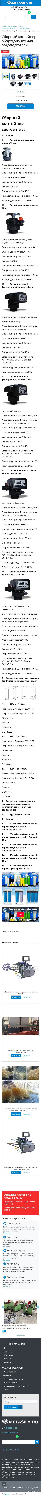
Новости (7, 1348)
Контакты (8, 1362)
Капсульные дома (11, 1382)
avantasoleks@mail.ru (20, 9)
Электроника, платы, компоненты (17, 1386)
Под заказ (20, 106)
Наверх (4, 1484)
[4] (22, 92)
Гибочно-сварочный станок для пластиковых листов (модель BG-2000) (20, 1168)
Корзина (6, 1494)
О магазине (8, 1355)
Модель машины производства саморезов (14, 1325)
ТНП (6, 1389)
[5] (24, 92)
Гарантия (8, 1358)
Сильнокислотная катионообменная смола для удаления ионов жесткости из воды (21, 1110)
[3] (20, 92)
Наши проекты (10, 1372)
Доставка (8, 1351)
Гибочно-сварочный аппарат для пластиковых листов (21, 993)
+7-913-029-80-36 (19, 7)
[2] (18, 92)
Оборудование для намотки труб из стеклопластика (20, 1051)
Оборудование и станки (13, 1379)
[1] (17, 92)
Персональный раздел (10, 1449)
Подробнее (6, 1233)
